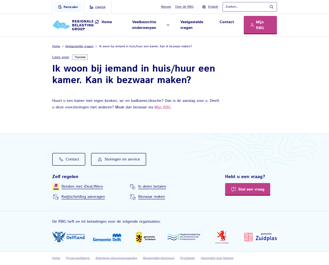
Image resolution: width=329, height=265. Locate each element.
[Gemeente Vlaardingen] (222, 237)
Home (107, 22)
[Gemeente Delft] (107, 237)
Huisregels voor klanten (217, 258)
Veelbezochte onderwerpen (144, 25)
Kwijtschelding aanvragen (83, 197)
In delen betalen (152, 186)
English (213, 7)
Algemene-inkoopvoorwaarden (116, 258)
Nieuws (166, 7)
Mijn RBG (162, 107)
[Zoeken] (271, 7)
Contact (227, 22)
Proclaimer (187, 258)
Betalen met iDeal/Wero (82, 186)
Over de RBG (184, 7)
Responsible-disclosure (159, 258)
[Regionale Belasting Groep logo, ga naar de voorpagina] (73, 25)
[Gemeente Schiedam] (145, 237)
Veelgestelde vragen (191, 25)
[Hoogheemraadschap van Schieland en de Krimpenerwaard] (183, 237)
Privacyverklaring (78, 258)
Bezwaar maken (151, 197)
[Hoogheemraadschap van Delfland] (68, 236)
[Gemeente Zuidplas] (260, 237)
